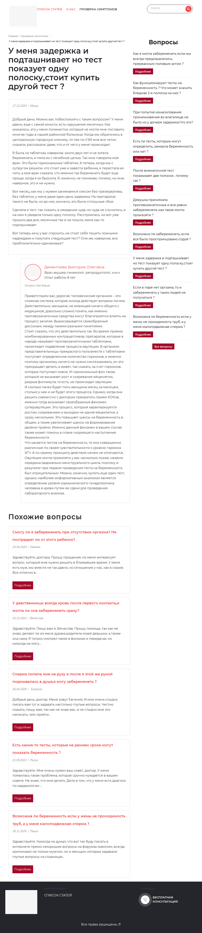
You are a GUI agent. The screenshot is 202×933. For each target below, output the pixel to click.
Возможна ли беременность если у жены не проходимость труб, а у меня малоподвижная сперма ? (162, 322)
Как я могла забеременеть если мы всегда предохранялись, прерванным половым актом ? (162, 59)
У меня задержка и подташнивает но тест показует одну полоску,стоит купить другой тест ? (163, 263)
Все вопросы (163, 346)
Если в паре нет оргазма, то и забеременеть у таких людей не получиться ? (159, 292)
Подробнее (22, 585)
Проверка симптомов (98, 9)
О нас (71, 9)
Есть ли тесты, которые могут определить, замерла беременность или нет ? (163, 146)
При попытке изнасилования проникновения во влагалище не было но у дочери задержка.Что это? (163, 117)
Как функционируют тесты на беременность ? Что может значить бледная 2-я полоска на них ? (162, 88)
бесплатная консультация (165, 899)
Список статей (49, 9)
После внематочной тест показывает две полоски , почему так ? (160, 176)
